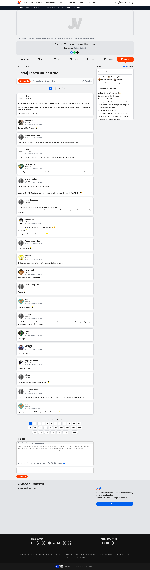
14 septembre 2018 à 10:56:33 (33, 393)
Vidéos (82, 3)
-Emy (27, 299)
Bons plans (50, 3)
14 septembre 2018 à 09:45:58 (33, 335)
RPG (74, 7)
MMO (69, 7)
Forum (126, 59)
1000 (65, 432)
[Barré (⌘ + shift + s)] (27, 463)
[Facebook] (33, 543)
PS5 (21, 7)
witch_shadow (31, 179)
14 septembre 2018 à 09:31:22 (33, 259)
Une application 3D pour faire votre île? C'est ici (114, 113)
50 (35, 428)
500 (34, 432)
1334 (58, 89)
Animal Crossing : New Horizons (31, 38)
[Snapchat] (69, 543)
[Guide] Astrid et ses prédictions (109, 119)
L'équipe (31, 554)
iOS (57, 7)
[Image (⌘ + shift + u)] (51, 463)
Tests (59, 59)
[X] (38, 543)
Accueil (18, 38)
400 (79, 428)
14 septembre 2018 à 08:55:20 (33, 223)
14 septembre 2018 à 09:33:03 (33, 287)
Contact (23, 554)
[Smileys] (48, 463)
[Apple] (108, 543)
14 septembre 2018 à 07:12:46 (33, 124)
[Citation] (38, 463)
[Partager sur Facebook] (71, 52)
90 (56, 428)
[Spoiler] (44, 463)
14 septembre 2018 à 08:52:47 (33, 204)
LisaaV (28, 314)
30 (79, 423)
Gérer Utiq (108, 554)
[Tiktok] (59, 543)
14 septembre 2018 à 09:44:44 (33, 318)
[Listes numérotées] (35, 463)
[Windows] (113, 543)
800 (53, 432)
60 (40, 428)
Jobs (83, 557)
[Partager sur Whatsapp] (74, 52)
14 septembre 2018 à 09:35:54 (33, 303)
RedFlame (29, 219)
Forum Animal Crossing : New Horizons (62, 38)
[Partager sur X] (77, 52)
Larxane (28, 346)
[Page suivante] (57, 419)
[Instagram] (43, 543)
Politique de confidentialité (85, 554)
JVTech (62, 3)
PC (18, 7)
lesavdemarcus (31, 200)
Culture (72, 3)
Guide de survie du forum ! (107, 108)
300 (73, 428)
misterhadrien (31, 270)
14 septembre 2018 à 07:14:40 (33, 137)
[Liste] (32, 463)
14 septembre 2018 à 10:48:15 (33, 379)
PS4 (43, 7)
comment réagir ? (39, 443)
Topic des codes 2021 (105, 99)
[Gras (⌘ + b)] (19, 463)
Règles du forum (123, 83)
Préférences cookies (122, 554)
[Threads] (64, 543)
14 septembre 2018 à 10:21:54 (33, 364)
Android (63, 7)
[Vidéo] (54, 463)
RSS (77, 557)
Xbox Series (28, 7)
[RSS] (54, 543)
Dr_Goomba (30, 164)
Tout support (68, 48)
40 (30, 428)
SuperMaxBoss (31, 360)
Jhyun (28, 375)
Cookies (100, 554)
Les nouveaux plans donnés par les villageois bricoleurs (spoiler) (113, 105)
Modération (70, 554)
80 (51, 428)
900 (59, 432)
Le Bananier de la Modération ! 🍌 (109, 93)
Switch (52, 7)
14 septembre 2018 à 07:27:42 (33, 153)
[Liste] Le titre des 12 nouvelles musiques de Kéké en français (113, 117)
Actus (43, 59)
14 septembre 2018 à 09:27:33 (33, 243)
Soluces (110, 59)
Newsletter (70, 557)
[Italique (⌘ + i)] (22, 463)
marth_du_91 (30, 331)
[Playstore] (103, 543)
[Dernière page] (61, 419)
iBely (27, 96)
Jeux (25, 3)
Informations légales (43, 554)
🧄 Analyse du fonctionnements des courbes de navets (114, 102)
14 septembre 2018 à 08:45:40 (33, 183)
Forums (92, 3)
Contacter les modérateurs (107, 83)
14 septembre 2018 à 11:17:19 (33, 408)
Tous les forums (45, 38)
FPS (78, 7)
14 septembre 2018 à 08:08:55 (33, 168)
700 (47, 432)
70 (45, 428)
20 (74, 423)
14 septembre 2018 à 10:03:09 (33, 350)
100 (61, 428)
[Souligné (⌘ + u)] (24, 463)
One (47, 7)
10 (69, 423)
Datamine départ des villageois (108, 96)
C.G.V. (61, 554)
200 (67, 428)
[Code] (41, 463)
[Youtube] (49, 543)
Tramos (28, 255)
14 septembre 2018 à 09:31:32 (33, 274)
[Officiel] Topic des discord (107, 110)
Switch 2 (37, 7)
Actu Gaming (36, 3)
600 (40, 432)
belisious (29, 120)
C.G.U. (55, 554)
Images (92, 59)
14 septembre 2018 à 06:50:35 (33, 100)
